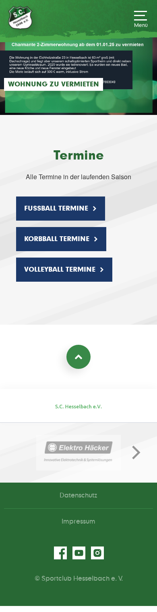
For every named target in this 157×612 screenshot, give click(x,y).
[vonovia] (78, 406)
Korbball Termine (56, 239)
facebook (60, 553)
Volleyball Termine (59, 269)
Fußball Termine (56, 208)
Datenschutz (78, 495)
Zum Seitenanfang (78, 357)
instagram (97, 553)
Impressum (78, 521)
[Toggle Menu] (141, 19)
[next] (133, 452)
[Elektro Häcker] (78, 453)
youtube (78, 553)
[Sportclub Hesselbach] (20, 18)
